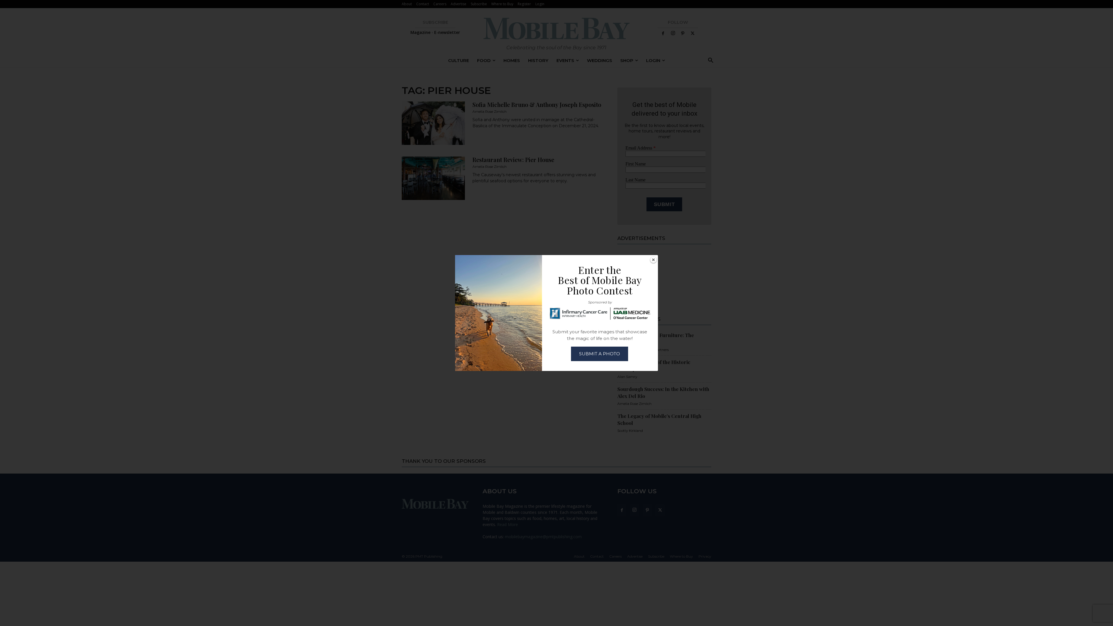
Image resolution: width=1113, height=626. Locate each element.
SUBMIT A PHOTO (599, 353)
